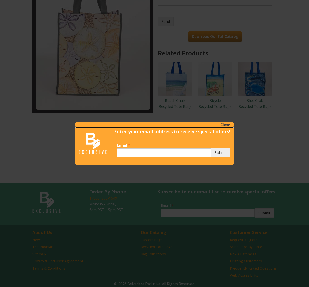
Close (225, 124)
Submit (221, 152)
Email (123, 145)
